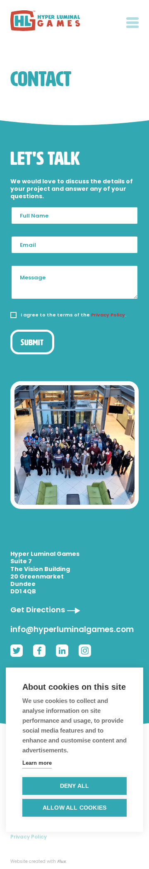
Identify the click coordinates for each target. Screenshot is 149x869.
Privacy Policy (108, 315)
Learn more (37, 763)
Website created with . (38, 862)
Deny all (74, 786)
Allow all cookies (74, 808)
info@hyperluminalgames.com (72, 629)
